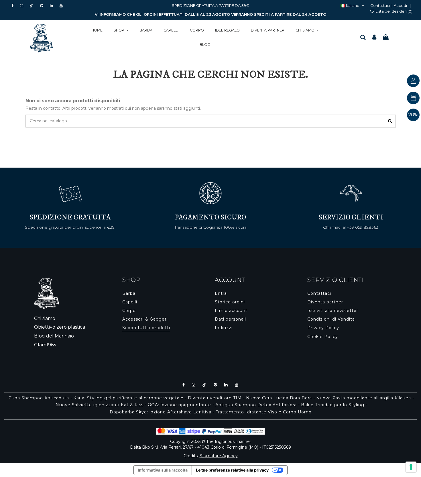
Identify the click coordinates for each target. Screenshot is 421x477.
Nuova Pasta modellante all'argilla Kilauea (363, 398)
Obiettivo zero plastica (59, 327)
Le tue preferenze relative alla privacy (232, 470)
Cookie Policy (322, 336)
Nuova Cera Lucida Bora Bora (279, 398)
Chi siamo (44, 318)
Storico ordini (230, 302)
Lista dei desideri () (393, 11)
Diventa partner (325, 302)
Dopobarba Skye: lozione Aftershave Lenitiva (160, 412)
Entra (221, 293)
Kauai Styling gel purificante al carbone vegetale (128, 398)
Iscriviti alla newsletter (332, 310)
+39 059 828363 (362, 227)
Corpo (129, 310)
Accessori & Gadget (144, 319)
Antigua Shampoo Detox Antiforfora (256, 404)
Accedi (400, 5)
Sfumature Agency (219, 455)
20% (413, 114)
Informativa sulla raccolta (163, 470)
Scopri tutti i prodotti (146, 327)
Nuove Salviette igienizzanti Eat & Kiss (99, 404)
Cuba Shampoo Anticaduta (39, 398)
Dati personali (230, 319)
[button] (121, 30)
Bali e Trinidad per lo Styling (332, 404)
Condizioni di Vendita (331, 319)
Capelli (129, 302)
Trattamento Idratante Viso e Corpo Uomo (264, 412)
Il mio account (231, 310)
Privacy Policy (323, 327)
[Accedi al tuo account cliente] (374, 37)
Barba (128, 293)
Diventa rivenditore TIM (215, 398)
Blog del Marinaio (54, 336)
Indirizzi (224, 327)
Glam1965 (45, 345)
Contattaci (380, 5)
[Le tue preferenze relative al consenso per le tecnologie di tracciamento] (411, 467)
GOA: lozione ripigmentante (179, 404)
